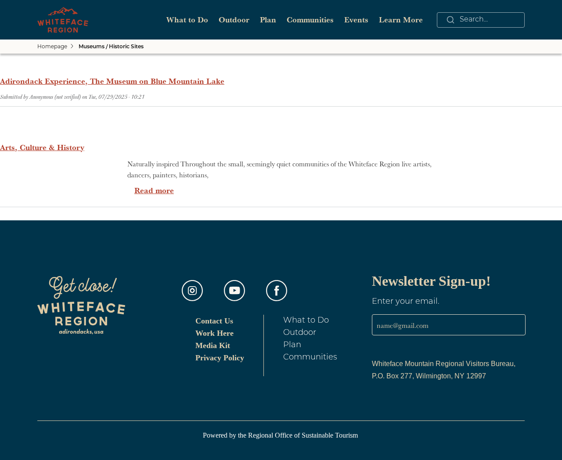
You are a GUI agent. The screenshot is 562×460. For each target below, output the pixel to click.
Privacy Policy (219, 357)
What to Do (187, 19)
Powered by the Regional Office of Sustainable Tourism (281, 435)
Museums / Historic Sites (111, 47)
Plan (268, 19)
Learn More (401, 19)
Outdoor (234, 19)
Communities (310, 19)
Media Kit (212, 345)
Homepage (52, 46)
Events (356, 19)
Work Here (214, 333)
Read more (154, 190)
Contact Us (214, 320)
